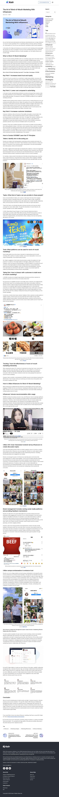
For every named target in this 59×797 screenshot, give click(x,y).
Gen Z (50, 42)
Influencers (6, 728)
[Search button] (55, 12)
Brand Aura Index (49, 19)
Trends (46, 23)
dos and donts (51, 41)
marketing (48, 66)
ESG (54, 41)
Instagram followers (51, 58)
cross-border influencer (52, 36)
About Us (47, 22)
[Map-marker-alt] (7, 768)
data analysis (51, 38)
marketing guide (47, 73)
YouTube (52, 86)
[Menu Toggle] (52, 2)
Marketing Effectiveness (26, 728)
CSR (46, 38)
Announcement (48, 20)
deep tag (47, 41)
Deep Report (51, 39)
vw (8, 439)
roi (55, 83)
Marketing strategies (15, 728)
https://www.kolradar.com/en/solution (16, 716)
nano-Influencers (52, 83)
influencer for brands (48, 48)
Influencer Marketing (37, 728)
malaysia (52, 64)
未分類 (46, 26)
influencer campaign (49, 46)
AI (46, 33)
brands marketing (49, 33)
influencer (49, 45)
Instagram (48, 55)
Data (47, 38)
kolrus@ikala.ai (8, 765)
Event (9, 14)
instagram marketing (49, 61)
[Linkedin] (4, 768)
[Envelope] (10, 768)
